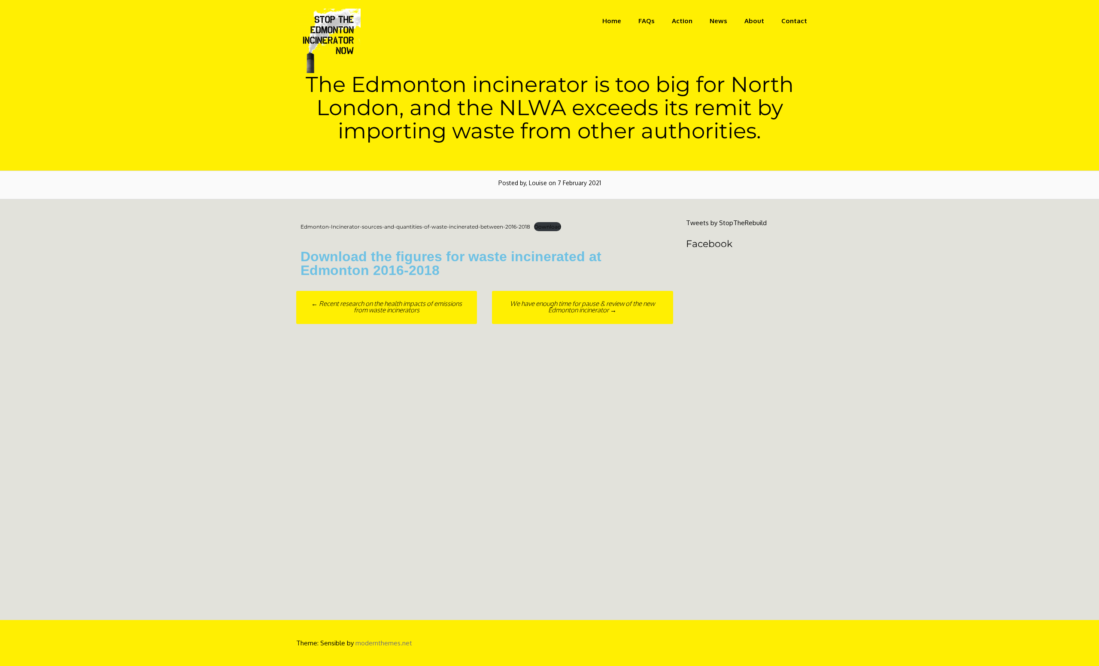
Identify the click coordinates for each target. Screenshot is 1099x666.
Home (611, 21)
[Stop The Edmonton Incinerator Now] (328, 71)
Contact (794, 21)
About (754, 21)
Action (682, 21)
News (718, 21)
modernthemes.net (383, 643)
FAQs (646, 21)
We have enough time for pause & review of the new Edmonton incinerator (582, 306)
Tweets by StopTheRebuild (726, 223)
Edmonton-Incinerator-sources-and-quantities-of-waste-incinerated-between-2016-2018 (415, 226)
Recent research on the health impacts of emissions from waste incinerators (386, 306)
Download (547, 226)
